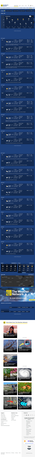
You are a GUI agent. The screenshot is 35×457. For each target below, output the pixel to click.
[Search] (28, 5)
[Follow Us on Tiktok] (30, 415)
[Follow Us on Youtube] (28, 415)
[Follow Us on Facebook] (24, 415)
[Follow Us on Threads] (32, 415)
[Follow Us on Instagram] (26, 415)
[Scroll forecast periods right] (34, 22)
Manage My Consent (4, 420)
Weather (4, 7)
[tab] (30, 16)
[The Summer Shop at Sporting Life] (32, 310)
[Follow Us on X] (34, 415)
